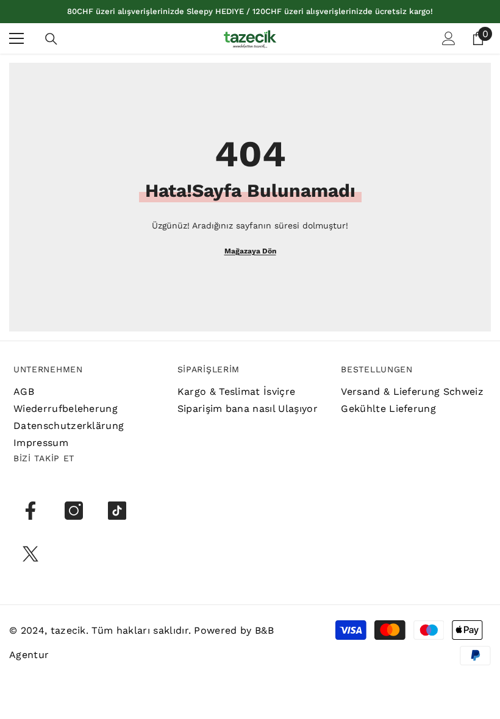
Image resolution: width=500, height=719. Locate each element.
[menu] (16, 38)
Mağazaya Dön (250, 251)
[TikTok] (117, 511)
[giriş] (448, 38)
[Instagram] (74, 511)
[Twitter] (30, 554)
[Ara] (51, 39)
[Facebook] (30, 511)
